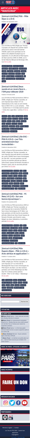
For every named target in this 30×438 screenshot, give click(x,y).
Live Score (13, 437)
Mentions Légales (7, 428)
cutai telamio (14, 173)
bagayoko (5, 68)
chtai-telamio (22, 68)
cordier (4, 71)
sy (24, 76)
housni (26, 118)
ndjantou (18, 73)
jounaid (4, 121)
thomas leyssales (10, 78)
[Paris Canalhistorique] (5, 417)
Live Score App (21, 437)
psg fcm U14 (15, 186)
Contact (16, 428)
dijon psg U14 (22, 280)
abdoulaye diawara (7, 171)
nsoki (23, 73)
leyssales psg (10, 178)
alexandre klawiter (7, 66)
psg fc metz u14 (6, 186)
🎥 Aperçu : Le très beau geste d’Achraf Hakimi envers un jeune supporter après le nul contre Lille (15, 329)
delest (25, 116)
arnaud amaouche (18, 66)
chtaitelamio (9, 280)
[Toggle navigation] (2, 2)
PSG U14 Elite (19, 76)
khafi (13, 121)
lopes (3, 123)
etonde (21, 118)
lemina (18, 121)
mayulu (20, 123)
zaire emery (13, 131)
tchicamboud (5, 131)
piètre (3, 76)
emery (15, 282)
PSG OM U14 (5, 128)
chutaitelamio (5, 173)
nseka (17, 126)
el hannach (10, 71)
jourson (9, 121)
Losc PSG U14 (6, 181)
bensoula (4, 116)
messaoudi (11, 73)
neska (11, 183)
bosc (13, 116)
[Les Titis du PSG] (10, 2)
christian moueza (13, 68)
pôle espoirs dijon (19, 287)
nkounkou (12, 126)
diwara (9, 118)
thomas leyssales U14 (8, 188)
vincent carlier (20, 78)
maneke (8, 123)
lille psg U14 (18, 178)
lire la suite (7, 62)
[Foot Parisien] (10, 417)
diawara (4, 118)
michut (4, 287)
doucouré (15, 118)
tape (3, 78)
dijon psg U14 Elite (7, 282)
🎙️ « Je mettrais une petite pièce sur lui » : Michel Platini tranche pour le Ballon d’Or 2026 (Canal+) (14, 339)
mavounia (4, 73)
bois (9, 116)
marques (23, 71)
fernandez (17, 71)
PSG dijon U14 (10, 76)
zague (4, 81)
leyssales (23, 121)
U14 (16, 188)
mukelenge (5, 126)
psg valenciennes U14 (16, 128)
